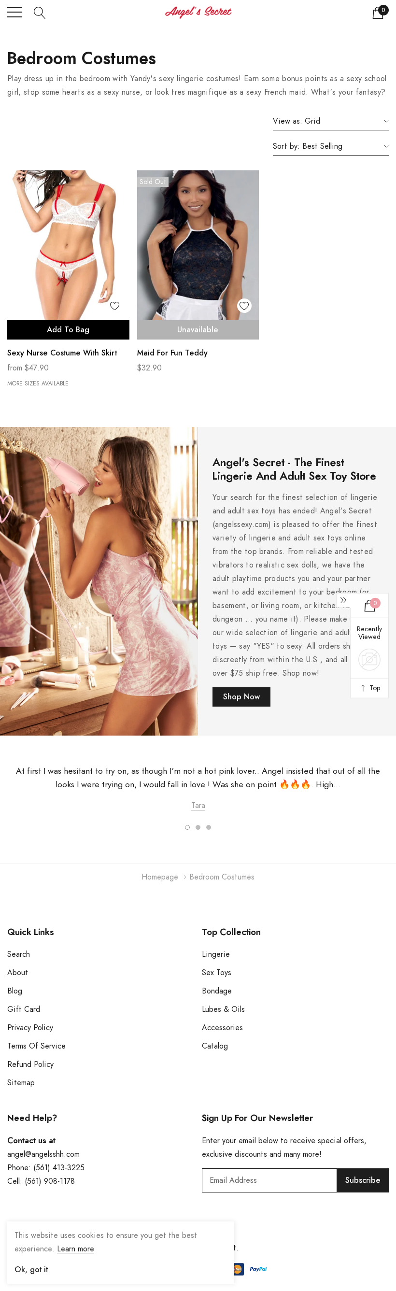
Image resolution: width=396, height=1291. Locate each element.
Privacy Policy (30, 1028)
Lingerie (216, 954)
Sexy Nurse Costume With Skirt (62, 353)
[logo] (198, 12)
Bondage (217, 991)
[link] (68, 255)
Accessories (222, 1028)
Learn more (75, 1249)
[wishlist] (115, 305)
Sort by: (286, 146)
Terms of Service (36, 1046)
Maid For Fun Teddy (172, 353)
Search (18, 954)
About (17, 973)
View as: (287, 121)
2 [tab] (198, 827)
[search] (40, 12)
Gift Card (23, 1009)
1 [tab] (187, 827)
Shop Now (241, 697)
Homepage (159, 877)
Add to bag (68, 330)
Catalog (215, 1046)
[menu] (14, 12)
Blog (14, 991)
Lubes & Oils (223, 1009)
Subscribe (363, 1180)
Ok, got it (31, 1270)
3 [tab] (208, 827)
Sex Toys (216, 973)
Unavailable (197, 330)
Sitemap (21, 1083)
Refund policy (30, 1064)
